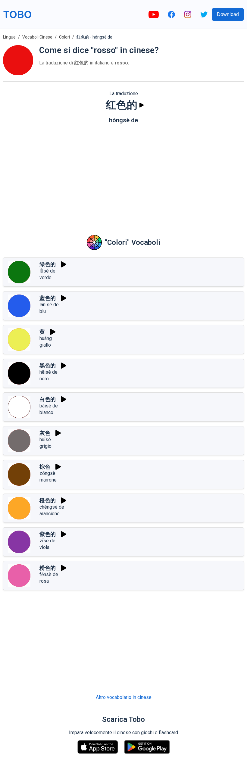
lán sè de (49, 304)
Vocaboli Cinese (37, 37)
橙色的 (47, 500)
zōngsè (47, 473)
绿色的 (47, 264)
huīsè (45, 439)
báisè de (48, 406)
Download (228, 14)
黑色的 (47, 365)
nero (44, 379)
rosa (44, 581)
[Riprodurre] (141, 105)
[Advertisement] (123, 175)
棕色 (44, 466)
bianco (46, 412)
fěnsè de (48, 574)
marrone (48, 480)
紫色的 (47, 534)
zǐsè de (47, 541)
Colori (64, 37)
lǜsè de (47, 271)
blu (42, 311)
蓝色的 (47, 298)
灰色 (44, 433)
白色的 (47, 399)
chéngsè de (51, 507)
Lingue (9, 37)
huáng (45, 338)
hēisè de (48, 372)
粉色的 (47, 568)
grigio (45, 446)
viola (44, 547)
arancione (49, 513)
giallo (45, 345)
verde (45, 277)
